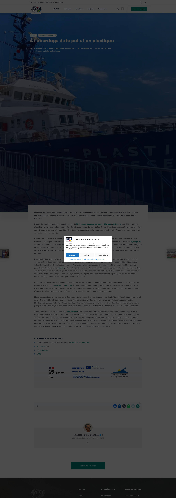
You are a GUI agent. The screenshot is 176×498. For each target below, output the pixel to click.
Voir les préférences (102, 255)
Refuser (87, 255)
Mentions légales (102, 259)
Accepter (72, 255)
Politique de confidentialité (76, 259)
